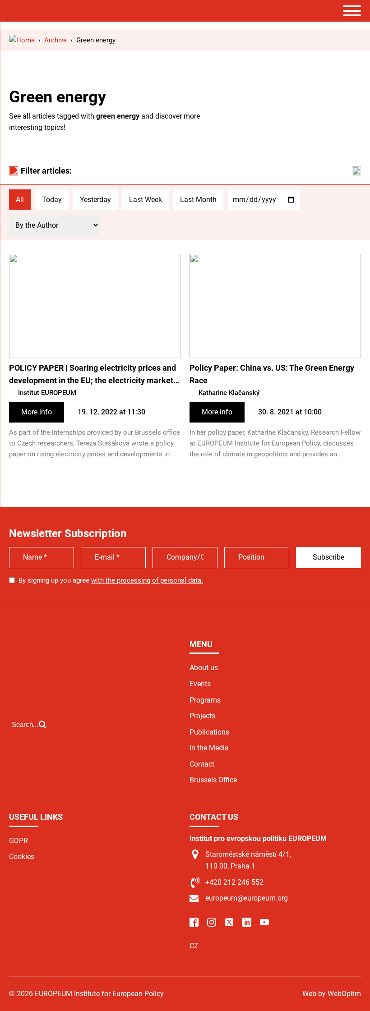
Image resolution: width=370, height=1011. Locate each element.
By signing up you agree (110, 580)
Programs (205, 700)
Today (52, 199)
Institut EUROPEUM (47, 393)
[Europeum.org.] (22, 40)
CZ (194, 946)
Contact (202, 764)
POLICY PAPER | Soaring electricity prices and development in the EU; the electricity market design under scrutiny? (92, 375)
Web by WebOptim (331, 993)
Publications (209, 732)
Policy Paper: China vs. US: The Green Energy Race (272, 374)
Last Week (145, 199)
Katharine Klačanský (229, 393)
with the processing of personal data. (147, 580)
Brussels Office (213, 780)
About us (204, 667)
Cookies (21, 856)
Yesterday (95, 199)
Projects (202, 716)
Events (200, 684)
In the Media (209, 748)
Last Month (198, 199)
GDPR (18, 840)
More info (36, 412)
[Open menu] (352, 10)
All (20, 199)
